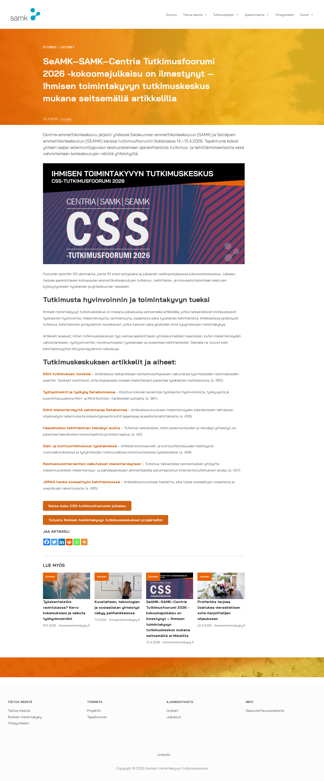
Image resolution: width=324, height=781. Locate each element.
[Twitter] (54, 542)
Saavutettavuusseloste (265, 710)
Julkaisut (173, 717)
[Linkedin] (61, 542)
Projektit (94, 710)
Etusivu (171, 15)
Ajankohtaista (254, 15)
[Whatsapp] (76, 542)
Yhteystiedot (284, 15)
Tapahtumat (97, 717)
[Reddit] (69, 542)
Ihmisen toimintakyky (25, 717)
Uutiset (67, 47)
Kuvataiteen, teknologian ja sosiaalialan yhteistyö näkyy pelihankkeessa (117, 607)
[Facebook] (46, 542)
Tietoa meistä (193, 15)
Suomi (304, 15)
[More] (84, 542)
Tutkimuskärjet (223, 15)
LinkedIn (163, 754)
